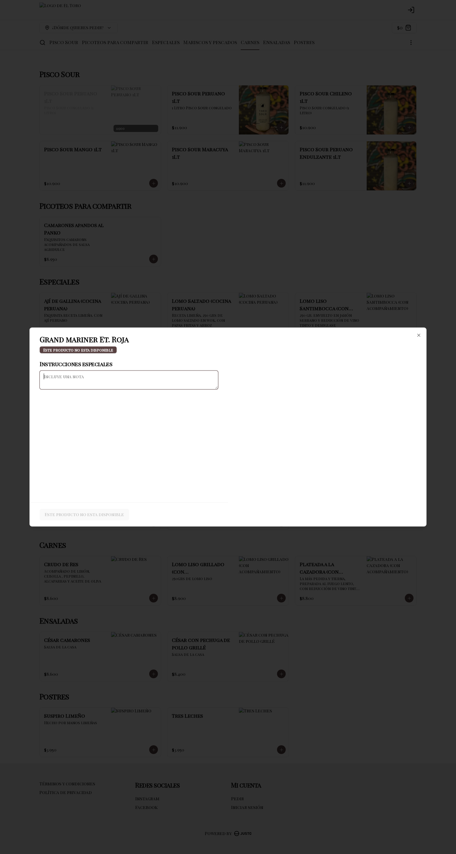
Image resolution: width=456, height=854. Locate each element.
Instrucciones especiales (76, 364)
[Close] (418, 335)
